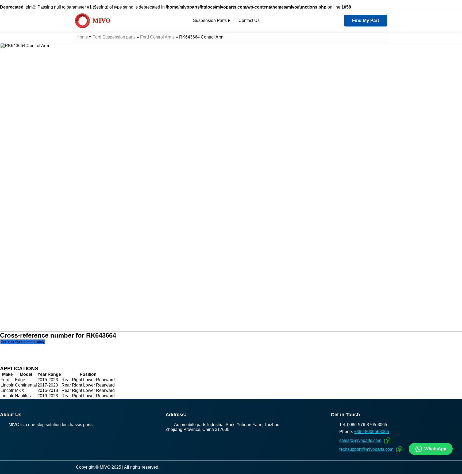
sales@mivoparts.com (360, 440)
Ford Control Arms (157, 37)
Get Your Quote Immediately (23, 342)
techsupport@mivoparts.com (366, 449)
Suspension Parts (210, 20)
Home (82, 37)
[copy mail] (386, 440)
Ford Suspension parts (114, 37)
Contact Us (249, 20)
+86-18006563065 (371, 431)
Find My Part (365, 20)
